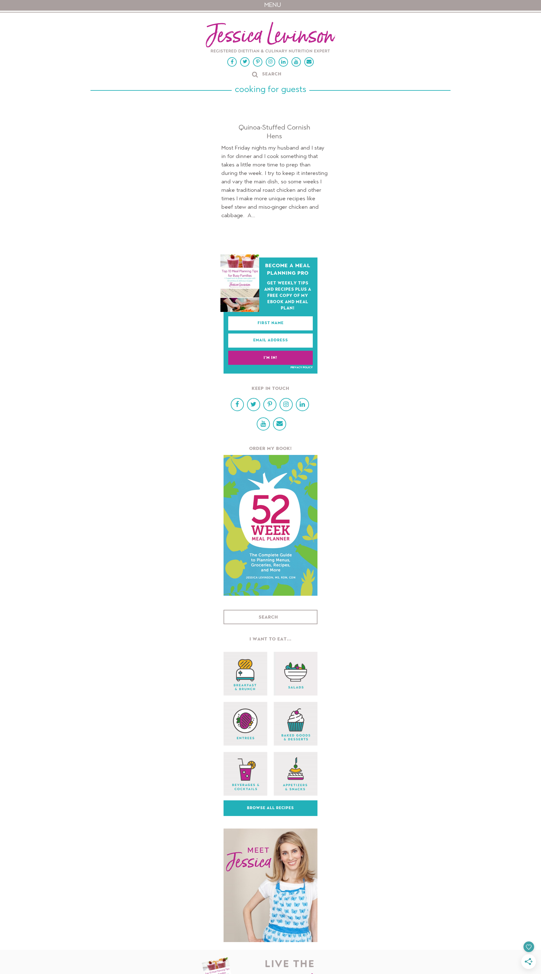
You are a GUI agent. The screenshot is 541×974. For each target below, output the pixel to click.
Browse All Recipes (270, 808)
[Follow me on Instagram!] (270, 62)
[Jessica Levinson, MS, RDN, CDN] (270, 38)
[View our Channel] (296, 62)
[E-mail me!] (309, 62)
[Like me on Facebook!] (232, 62)
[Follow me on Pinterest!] (257, 62)
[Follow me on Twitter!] (245, 62)
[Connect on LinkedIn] (283, 62)
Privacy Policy (302, 367)
